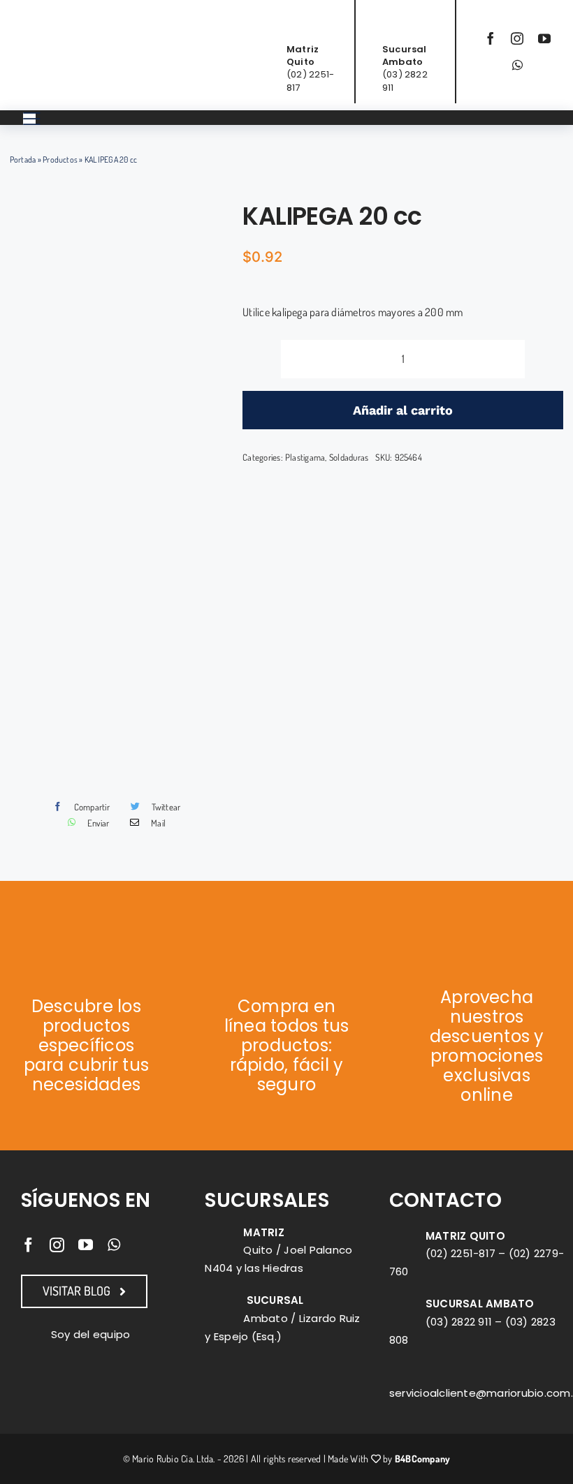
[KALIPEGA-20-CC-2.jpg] (120, 492)
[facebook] (490, 38)
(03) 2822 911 (459, 1321)
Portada (23, 159)
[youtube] (544, 38)
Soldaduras (348, 457)
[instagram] (517, 38)
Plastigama (305, 457)
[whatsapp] (517, 65)
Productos (60, 159)
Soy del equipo (90, 1334)
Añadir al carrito (403, 410)
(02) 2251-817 (460, 1253)
